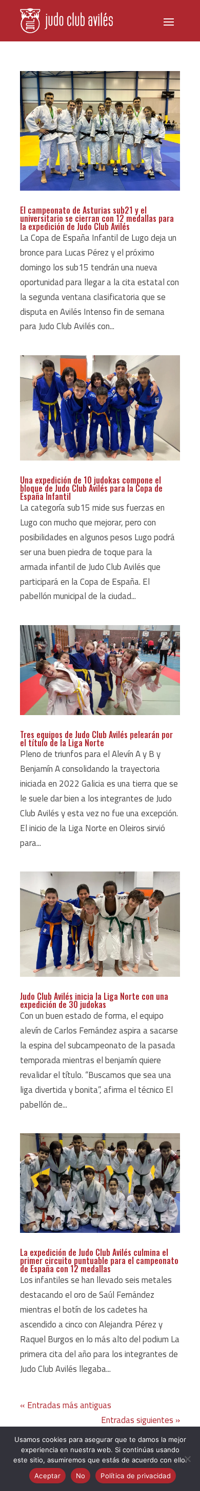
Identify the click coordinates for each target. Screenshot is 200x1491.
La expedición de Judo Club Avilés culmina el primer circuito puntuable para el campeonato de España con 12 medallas (99, 1260)
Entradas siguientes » (140, 1420)
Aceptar (47, 1476)
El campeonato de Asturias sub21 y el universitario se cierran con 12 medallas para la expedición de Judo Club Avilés (97, 218)
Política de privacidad (136, 1476)
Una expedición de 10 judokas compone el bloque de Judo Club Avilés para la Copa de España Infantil (91, 488)
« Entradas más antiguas (65, 1405)
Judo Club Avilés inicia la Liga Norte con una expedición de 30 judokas (94, 1000)
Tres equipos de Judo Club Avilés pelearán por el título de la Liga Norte (96, 738)
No (81, 1476)
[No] (187, 1459)
